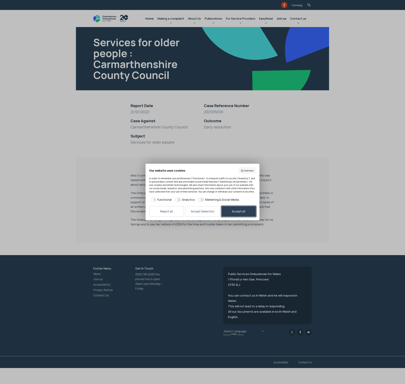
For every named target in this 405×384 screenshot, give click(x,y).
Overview (249, 170)
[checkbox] (160, 200)
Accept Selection (202, 211)
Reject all (166, 211)
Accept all (238, 211)
